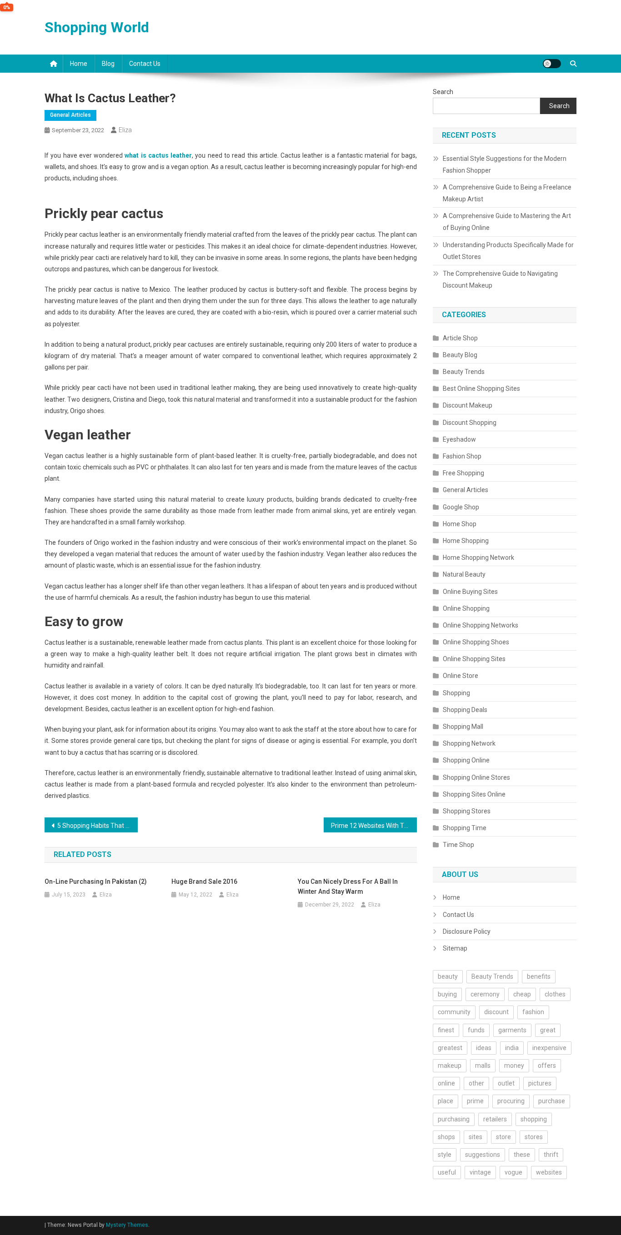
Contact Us (144, 63)
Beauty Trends (464, 371)
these (522, 1154)
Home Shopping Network (478, 557)
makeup (449, 1065)
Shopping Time (464, 828)
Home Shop (459, 524)
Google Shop (461, 507)
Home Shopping (466, 540)
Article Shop (460, 338)
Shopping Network (469, 743)
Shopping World (97, 27)
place (445, 1101)
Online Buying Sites (470, 591)
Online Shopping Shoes (476, 642)
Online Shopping (466, 608)
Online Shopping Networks (480, 625)
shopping (534, 1119)
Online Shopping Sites (474, 658)
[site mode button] (552, 63)
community (454, 1012)
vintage (480, 1172)
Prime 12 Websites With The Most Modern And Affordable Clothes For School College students (374, 825)
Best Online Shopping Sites (481, 388)
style (444, 1154)
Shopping (456, 693)
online (446, 1083)
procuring (511, 1101)
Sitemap (455, 948)
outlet (506, 1083)
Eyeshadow (459, 439)
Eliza (125, 130)
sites (475, 1136)
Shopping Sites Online (474, 794)
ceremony (485, 994)
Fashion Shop (462, 456)
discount (496, 1012)
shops (446, 1136)
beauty (448, 976)
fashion (533, 1012)
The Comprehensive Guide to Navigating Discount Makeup (500, 279)
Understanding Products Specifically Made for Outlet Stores (508, 250)
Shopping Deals (465, 709)
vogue (513, 1172)
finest (446, 1030)
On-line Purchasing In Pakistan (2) (96, 881)
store (503, 1136)
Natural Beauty (464, 574)
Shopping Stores (467, 811)
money (514, 1065)
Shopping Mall (463, 726)
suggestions (482, 1154)
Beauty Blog (460, 355)
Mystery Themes (127, 1225)
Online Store (460, 675)
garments (512, 1030)
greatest (450, 1047)
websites (549, 1172)
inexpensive (549, 1047)
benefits (539, 976)
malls (483, 1065)
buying (447, 994)
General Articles (70, 115)
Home (78, 63)
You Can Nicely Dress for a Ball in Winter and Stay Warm (348, 886)
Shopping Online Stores (476, 777)
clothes (555, 994)
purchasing (454, 1119)
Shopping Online (466, 760)
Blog (108, 63)
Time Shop (458, 844)
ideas (483, 1047)
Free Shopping (463, 473)
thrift (551, 1154)
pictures (539, 1083)
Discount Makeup (467, 405)
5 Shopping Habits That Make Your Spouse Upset (97, 825)
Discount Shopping (469, 422)
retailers (495, 1119)
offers (547, 1065)
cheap (522, 994)
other (476, 1083)
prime (475, 1101)
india (512, 1047)
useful (447, 1172)
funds (476, 1030)
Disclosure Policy (467, 931)
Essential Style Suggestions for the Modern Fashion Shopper (504, 164)
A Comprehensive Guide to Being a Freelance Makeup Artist (507, 193)
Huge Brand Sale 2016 (204, 881)
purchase (551, 1101)
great (548, 1030)
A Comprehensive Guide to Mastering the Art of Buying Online (507, 221)
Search (443, 91)
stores (534, 1136)
